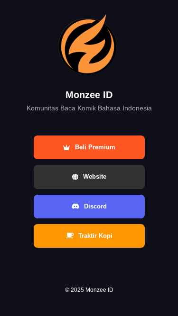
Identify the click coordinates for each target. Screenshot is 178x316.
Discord (95, 206)
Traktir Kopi (95, 235)
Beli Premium (95, 147)
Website (94, 176)
